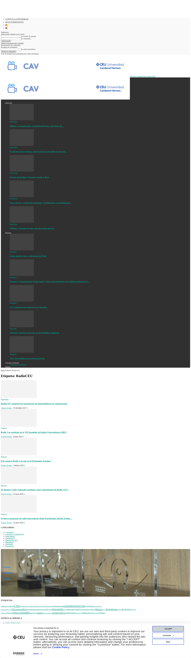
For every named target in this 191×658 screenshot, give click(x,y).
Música (98, 609)
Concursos (40, 606)
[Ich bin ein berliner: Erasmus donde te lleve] (22, 171)
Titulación (78, 613)
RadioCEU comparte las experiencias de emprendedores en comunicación (34, 403)
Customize (167, 635)
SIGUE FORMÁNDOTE (14, 22)
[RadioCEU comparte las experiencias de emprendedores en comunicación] (19, 397)
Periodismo (111, 609)
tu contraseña (26, 39)
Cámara (94, 606)
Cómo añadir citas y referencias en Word (28, 256)
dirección (9, 609)
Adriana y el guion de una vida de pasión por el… (32, 228)
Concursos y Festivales (12, 363)
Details (36, 654)
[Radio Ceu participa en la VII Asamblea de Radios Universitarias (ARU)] (19, 426)
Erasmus (37, 609)
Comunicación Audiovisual (28, 606)
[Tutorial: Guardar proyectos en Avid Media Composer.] (22, 327)
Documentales (19, 609)
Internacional (8, 573)
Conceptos (9, 532)
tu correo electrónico (28, 49)
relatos (40, 613)
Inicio (3, 370)
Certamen (6, 567)
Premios (119, 609)
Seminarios (46, 613)
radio (26, 612)
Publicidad (18, 613)
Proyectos (9, 546)
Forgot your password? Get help (12, 43)
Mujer (93, 609)
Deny (168, 642)
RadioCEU (33, 613)
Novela (104, 609)
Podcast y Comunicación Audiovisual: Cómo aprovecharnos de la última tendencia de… (50, 281)
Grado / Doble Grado (12, 623)
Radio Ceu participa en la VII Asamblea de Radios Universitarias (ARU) (33, 432)
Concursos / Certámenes (18, 365)
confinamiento (58, 606)
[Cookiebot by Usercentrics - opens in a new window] (18, 653)
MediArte (88, 609)
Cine (17, 606)
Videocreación (94, 613)
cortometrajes (71, 606)
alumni (3, 606)
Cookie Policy (61, 647)
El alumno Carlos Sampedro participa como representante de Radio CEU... (35, 490)
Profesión (126, 609)
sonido (55, 613)
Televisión (70, 613)
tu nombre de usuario (28, 36)
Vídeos (102, 613)
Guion (65, 609)
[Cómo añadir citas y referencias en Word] (22, 250)
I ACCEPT (168, 629)
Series (50, 613)
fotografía (57, 609)
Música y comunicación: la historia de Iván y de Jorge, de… (37, 126)
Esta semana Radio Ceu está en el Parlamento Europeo (26, 461)
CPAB (82, 606)
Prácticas (10, 613)
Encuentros (30, 610)
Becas (12, 606)
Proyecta (6, 578)
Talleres (62, 613)
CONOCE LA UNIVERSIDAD (16, 19)
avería (8, 606)
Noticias (7, 367)
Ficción (49, 609)
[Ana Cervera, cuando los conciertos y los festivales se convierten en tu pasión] (22, 196)
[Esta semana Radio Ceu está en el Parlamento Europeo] (19, 455)
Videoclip (86, 613)
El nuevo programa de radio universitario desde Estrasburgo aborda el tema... (36, 518)
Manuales (8, 233)
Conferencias (48, 606)
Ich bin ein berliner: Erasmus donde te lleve (29, 177)
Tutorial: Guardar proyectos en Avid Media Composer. (34, 333)
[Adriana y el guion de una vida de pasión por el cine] (22, 222)
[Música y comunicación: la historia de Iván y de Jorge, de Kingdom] (22, 120)
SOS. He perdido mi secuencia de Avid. (27, 358)
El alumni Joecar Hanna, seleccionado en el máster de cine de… (38, 151)
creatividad (88, 606)
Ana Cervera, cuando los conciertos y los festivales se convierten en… (41, 203)
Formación (10, 538)
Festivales (43, 609)
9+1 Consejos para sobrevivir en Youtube (28, 307)
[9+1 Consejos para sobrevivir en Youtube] (22, 301)
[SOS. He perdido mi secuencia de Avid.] (22, 352)
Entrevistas (8, 103)
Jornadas (82, 609)
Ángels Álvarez (6, 408)
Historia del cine (11, 540)
